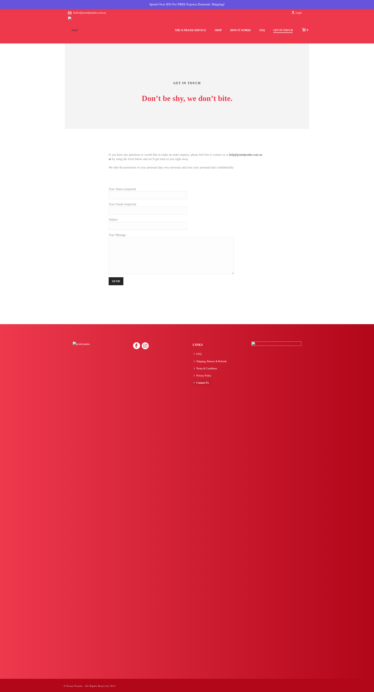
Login (299, 12)
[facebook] (136, 346)
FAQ (262, 30)
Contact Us (202, 382)
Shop (218, 30)
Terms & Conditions (206, 368)
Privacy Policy (203, 375)
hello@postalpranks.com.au (89, 12)
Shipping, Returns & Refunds (211, 361)
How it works (240, 30)
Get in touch (283, 30)
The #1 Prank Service (190, 30)
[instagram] (145, 346)
